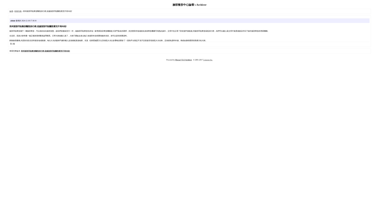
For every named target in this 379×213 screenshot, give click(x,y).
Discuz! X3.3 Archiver (183, 60)
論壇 (11, 11)
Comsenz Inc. (208, 60)
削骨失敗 (18, 11)
